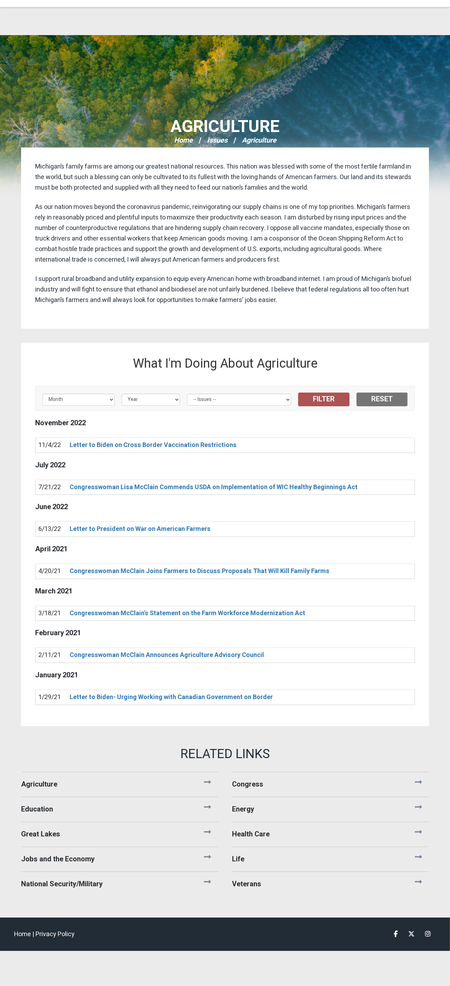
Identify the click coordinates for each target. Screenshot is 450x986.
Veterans (246, 884)
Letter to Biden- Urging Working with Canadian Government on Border (171, 697)
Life (238, 859)
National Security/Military (62, 884)
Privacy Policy (55, 934)
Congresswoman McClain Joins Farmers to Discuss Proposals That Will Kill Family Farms (199, 571)
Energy (243, 809)
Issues (217, 140)
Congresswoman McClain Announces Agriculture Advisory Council (167, 655)
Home (183, 140)
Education (37, 809)
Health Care (251, 834)
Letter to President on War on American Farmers (140, 529)
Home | (25, 934)
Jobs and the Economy (58, 859)
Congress (247, 784)
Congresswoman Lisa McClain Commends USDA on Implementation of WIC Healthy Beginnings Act (214, 487)
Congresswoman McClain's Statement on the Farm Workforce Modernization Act (187, 613)
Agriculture (225, 126)
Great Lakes (40, 834)
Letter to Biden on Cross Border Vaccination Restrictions (153, 445)
